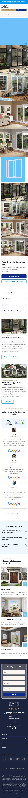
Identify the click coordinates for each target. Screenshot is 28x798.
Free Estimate (21, 9)
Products (4, 734)
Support (3, 743)
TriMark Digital (23, 776)
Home (2, 14)
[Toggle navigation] (26, 6)
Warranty (5, 770)
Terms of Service (13, 793)
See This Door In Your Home (14, 281)
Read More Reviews (14, 514)
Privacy (22, 770)
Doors (6, 14)
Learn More (7, 401)
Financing (14, 770)
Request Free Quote (14, 276)
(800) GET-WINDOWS (14, 713)
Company (4, 738)
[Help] (26, 44)
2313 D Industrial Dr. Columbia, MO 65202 (14, 717)
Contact (3, 747)
